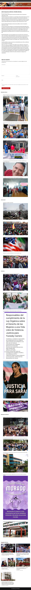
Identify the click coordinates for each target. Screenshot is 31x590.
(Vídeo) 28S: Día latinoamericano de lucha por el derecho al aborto (13, 292)
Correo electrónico (18, 76)
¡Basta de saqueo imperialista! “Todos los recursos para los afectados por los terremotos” (22, 568)
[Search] (29, 8)
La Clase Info (3, 13)
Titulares (3, 550)
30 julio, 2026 (21, 570)
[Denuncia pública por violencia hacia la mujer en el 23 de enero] (15, 335)
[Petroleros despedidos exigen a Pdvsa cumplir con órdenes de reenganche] (15, 149)
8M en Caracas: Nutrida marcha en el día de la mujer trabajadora (12, 400)
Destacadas (10, 550)
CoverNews (13, 588)
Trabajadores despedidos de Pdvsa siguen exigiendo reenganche (13, 177)
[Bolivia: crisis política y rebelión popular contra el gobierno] (15, 228)
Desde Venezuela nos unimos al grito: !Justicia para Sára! (11, 360)
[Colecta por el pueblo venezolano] (15, 211)
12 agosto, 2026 (7, 569)
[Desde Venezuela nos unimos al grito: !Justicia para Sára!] (15, 379)
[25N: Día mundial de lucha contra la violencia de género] (15, 282)
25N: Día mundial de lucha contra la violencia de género (11, 273)
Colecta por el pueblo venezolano (8, 202)
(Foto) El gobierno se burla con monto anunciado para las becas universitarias (14, 521)
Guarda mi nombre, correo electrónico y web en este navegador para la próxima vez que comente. (15, 85)
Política (2, 551)
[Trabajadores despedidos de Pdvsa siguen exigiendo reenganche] (15, 187)
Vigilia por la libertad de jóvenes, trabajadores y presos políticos (12, 417)
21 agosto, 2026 (7, 555)
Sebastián (3, 569)
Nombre (3, 75)
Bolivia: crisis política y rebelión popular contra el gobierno (12, 221)
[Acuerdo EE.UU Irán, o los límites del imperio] (15, 244)
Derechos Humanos (7, 550)
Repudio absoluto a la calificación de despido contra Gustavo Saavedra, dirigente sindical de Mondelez (22, 554)
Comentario (4, 64)
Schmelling (3, 555)
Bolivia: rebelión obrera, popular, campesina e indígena (11, 255)
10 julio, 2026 (6, 585)
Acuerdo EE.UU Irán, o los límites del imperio (9, 236)
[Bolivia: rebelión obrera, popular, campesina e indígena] (15, 261)
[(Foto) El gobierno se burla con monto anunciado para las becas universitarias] (15, 529)
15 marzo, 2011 (7, 13)
